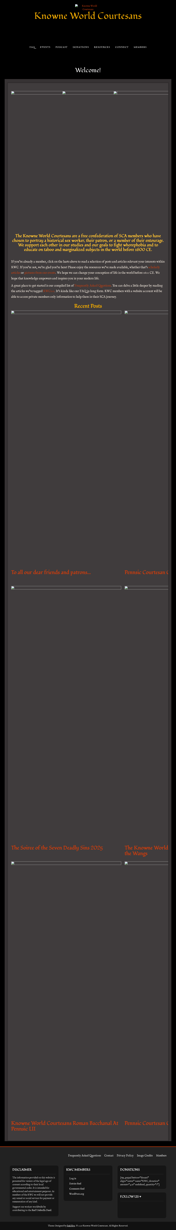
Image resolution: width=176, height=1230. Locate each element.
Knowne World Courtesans (88, 16)
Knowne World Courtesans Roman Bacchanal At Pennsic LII (64, 1126)
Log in (72, 1178)
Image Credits (145, 1155)
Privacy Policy (125, 1155)
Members (140, 47)
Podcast (61, 47)
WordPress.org (76, 1194)
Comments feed (76, 1188)
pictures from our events (40, 273)
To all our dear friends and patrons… (51, 572)
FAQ (32, 47)
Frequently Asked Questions (92, 286)
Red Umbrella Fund (41, 1210)
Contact (108, 1155)
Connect (122, 47)
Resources (102, 47)
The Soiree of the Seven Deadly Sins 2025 (57, 847)
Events (45, 47)
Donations (81, 47)
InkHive (71, 1225)
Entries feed (75, 1183)
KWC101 (48, 291)
